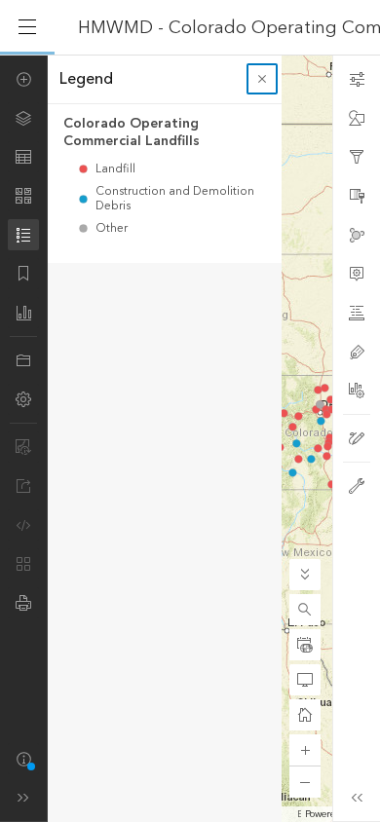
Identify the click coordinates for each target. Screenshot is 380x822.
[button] (305, 609)
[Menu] (27, 27)
